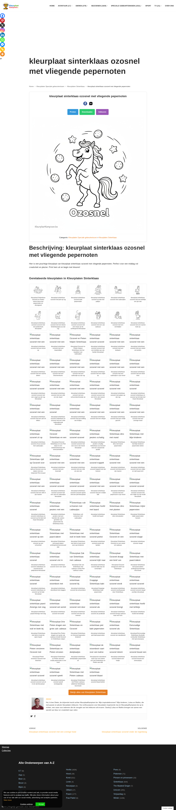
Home (31, 86)
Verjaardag (118, 794)
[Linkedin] (2, 35)
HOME (52, 6)
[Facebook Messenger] (2, 44)
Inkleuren (102, 112)
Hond (68, 774)
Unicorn (117, 790)
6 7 (20, 771)
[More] (2, 54)
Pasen (69, 794)
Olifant (69, 790)
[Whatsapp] (2, 39)
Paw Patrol (70, 798)
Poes (116, 769)
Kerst (68, 778)
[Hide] (1, 59)
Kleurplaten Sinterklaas (76, 86)
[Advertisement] (88, 35)
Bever (21, 783)
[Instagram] (2, 30)
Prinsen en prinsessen (123, 778)
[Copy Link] (2, 49)
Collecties (6, 750)
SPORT (148, 6)
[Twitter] (31, 716)
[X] (2, 25)
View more (8, 800)
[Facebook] (35, 716)
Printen (73, 112)
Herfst (68, 769)
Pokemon (118, 774)
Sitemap (5, 747)
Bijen (21, 787)
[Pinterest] (2, 20)
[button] (71, 5)
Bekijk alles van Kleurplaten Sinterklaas (88, 692)
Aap (20, 775)
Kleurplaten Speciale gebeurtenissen (50, 86)
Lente (68, 782)
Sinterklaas (118, 782)
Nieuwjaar (70, 786)
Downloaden (87, 112)
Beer (21, 779)
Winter (116, 798)
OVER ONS (169, 6)
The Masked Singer (122, 786)
